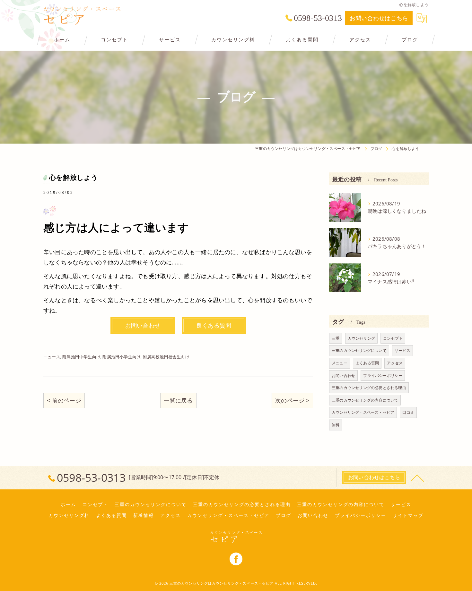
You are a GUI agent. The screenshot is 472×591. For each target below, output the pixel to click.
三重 (335, 338)
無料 (335, 425)
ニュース (51, 357)
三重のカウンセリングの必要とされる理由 (369, 387)
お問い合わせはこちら (379, 18)
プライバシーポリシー (382, 375)
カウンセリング (361, 338)
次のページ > (292, 400)
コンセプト (393, 338)
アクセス (395, 363)
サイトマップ (408, 515)
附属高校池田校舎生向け (166, 357)
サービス (402, 350)
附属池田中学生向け (81, 357)
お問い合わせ (343, 375)
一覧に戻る (178, 400)
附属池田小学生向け (121, 357)
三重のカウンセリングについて (359, 350)
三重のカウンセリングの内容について (365, 400)
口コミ (408, 412)
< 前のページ (64, 400)
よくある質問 (367, 363)
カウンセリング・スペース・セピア (363, 412)
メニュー (339, 363)
